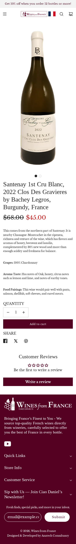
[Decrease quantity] (8, 312)
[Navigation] (4, 14)
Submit (58, 517)
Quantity (13, 304)
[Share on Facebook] (5, 341)
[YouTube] (7, 446)
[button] (36, 176)
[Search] (61, 14)
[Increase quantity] (23, 312)
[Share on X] (15, 341)
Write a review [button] (38, 382)
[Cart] (70, 14)
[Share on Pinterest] (26, 341)
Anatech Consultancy (55, 535)
